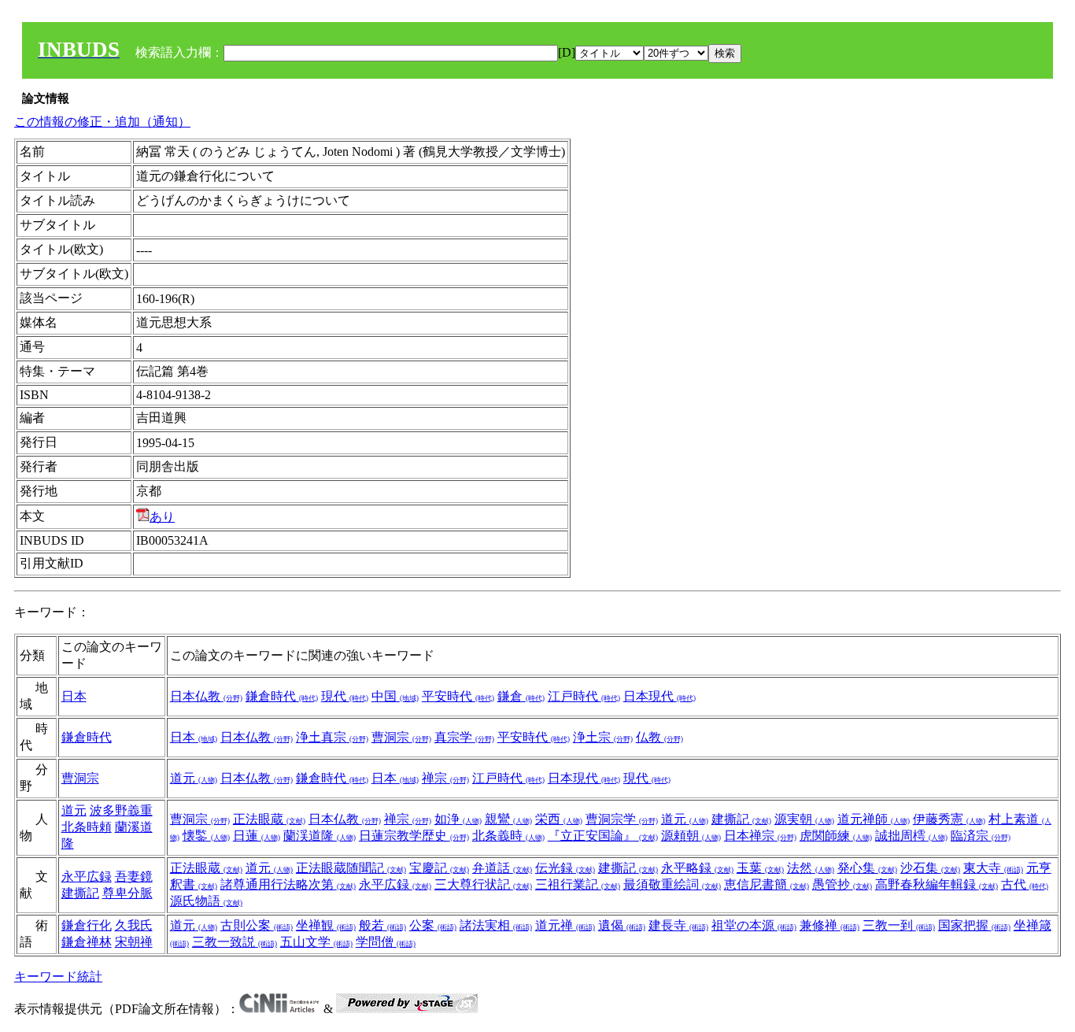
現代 (344, 696)
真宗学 (464, 737)
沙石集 (930, 868)
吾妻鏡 (134, 876)
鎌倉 (521, 696)
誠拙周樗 (911, 835)
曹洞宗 (401, 737)
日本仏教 (206, 696)
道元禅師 (873, 819)
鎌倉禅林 (86, 942)
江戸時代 (584, 696)
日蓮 (256, 835)
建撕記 (741, 819)
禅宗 (445, 778)
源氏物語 (206, 901)
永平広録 (86, 876)
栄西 (558, 819)
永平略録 (697, 868)
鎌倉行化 (86, 925)
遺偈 (621, 925)
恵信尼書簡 (766, 884)
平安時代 (458, 696)
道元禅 (565, 925)
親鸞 (508, 819)
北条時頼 (86, 827)
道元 (193, 778)
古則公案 (256, 925)
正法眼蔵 (269, 819)
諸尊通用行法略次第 (288, 884)
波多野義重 (121, 810)
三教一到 (899, 925)
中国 (395, 696)
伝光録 (565, 868)
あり (162, 516)
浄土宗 (603, 737)
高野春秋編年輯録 (936, 884)
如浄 (458, 819)
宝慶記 (439, 868)
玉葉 (760, 868)
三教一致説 (234, 942)
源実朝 (804, 819)
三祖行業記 (577, 884)
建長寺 (678, 925)
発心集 (867, 868)
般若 (382, 925)
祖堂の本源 (753, 925)
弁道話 (502, 868)
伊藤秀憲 (949, 819)
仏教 (659, 737)
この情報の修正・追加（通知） (102, 121)
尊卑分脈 (127, 893)
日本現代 (659, 696)
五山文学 (316, 942)
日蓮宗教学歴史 (414, 835)
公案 (432, 925)
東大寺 (993, 868)
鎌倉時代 (282, 696)
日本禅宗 (760, 835)
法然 (810, 868)
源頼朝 (691, 835)
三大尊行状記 (483, 884)
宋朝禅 (134, 942)
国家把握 (974, 925)
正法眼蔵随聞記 (351, 868)
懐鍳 (206, 835)
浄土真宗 (332, 737)
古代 (1024, 884)
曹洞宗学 (622, 819)
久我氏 (134, 925)
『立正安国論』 (603, 835)
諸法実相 (496, 925)
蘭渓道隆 (319, 835)
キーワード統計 (58, 976)
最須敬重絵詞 (672, 884)
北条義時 (508, 835)
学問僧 (386, 942)
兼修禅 (829, 925)
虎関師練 (836, 835)
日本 (74, 696)
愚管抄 (842, 884)
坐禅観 (326, 925)
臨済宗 (980, 835)
